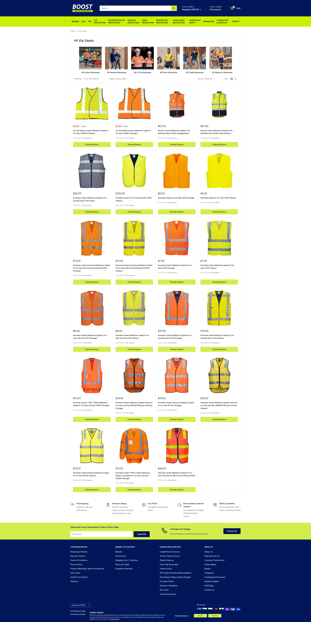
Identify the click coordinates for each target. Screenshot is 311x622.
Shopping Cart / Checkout (126, 560)
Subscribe (141, 534)
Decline (214, 616)
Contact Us (232, 531)
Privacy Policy (115, 619)
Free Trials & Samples (169, 564)
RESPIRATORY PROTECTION (162, 21)
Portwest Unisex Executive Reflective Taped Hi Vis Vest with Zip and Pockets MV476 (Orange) (91, 268)
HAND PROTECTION (148, 21)
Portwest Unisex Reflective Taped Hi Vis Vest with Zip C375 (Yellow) (132, 336)
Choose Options (92, 144)
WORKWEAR (208, 21)
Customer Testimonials (214, 560)
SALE (83, 21)
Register (118, 552)
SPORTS (235, 21)
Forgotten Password (123, 568)
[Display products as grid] (232, 79)
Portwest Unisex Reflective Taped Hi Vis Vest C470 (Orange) (175, 266)
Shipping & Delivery (78, 552)
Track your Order (122, 564)
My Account (120, 556)
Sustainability (210, 564)
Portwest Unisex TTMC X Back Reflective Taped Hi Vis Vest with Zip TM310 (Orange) (91, 404)
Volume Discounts (168, 594)
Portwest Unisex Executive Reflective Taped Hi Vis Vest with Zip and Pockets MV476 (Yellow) (134, 268)
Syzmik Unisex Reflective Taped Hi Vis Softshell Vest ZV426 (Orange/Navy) (174, 131)
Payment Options (77, 556)
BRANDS (75, 21)
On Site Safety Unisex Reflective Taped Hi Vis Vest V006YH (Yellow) (90, 131)
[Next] (232, 59)
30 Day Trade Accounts (170, 556)
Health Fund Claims (79, 577)
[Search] (174, 8)
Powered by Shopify (78, 614)
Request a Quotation (169, 585)
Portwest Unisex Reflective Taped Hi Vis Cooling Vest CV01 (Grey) (90, 199)
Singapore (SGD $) (79, 605)
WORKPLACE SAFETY (195, 21)
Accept (200, 616)
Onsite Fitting (166, 568)
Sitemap (74, 581)
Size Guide (75, 573)
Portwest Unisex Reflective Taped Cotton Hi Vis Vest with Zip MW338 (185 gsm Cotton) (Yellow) (218, 405)
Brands (207, 568)
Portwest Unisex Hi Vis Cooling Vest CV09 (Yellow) (133, 199)
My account (215, 9)
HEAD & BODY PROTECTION (179, 21)
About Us (208, 552)
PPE (89, 21)
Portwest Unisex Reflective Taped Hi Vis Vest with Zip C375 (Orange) (90, 336)
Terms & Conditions (78, 560)
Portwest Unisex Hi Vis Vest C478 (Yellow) (218, 198)
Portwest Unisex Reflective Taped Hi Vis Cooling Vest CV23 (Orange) (175, 336)
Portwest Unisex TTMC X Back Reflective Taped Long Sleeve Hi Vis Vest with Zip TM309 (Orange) (133, 476)
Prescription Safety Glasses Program (175, 577)
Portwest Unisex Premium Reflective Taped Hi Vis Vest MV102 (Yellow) (91, 474)
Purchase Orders (167, 581)
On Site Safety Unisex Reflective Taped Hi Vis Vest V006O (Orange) (133, 131)
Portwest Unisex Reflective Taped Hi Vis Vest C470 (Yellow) (217, 266)
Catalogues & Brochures (214, 577)
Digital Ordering (166, 560)
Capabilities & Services (170, 552)
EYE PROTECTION (100, 21)
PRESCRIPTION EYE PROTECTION (116, 21)
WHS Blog (208, 585)
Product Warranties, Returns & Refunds (87, 568)
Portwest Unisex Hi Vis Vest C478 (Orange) (176, 198)
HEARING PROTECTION (133, 21)
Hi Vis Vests (82, 31)
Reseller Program (211, 581)
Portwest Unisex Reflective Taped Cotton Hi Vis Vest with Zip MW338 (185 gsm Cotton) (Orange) (134, 405)
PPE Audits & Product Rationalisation (175, 573)
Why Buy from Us (211, 556)
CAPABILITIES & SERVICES (222, 21)
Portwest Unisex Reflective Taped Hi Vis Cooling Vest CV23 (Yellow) (217, 336)
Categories (209, 573)
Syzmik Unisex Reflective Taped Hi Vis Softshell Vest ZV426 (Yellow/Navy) (216, 131)
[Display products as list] (236, 79)
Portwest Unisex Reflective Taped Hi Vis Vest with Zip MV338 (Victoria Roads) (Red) (176, 474)
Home (72, 31)
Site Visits (164, 590)
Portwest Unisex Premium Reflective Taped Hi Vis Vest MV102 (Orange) (176, 404)
